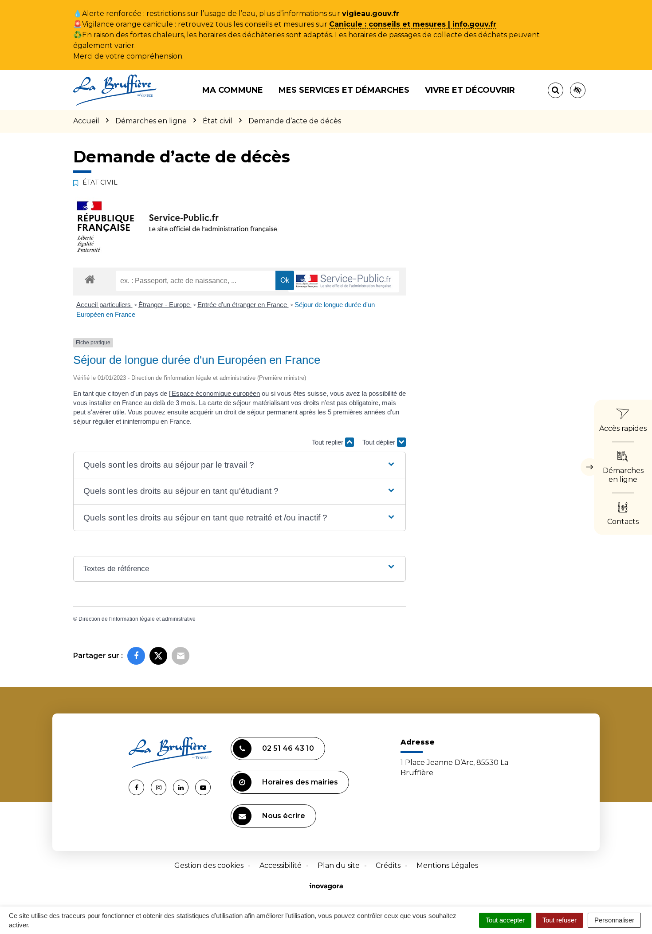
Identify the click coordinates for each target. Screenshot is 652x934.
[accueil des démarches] (90, 279)
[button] (239, 465)
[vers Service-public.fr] (343, 281)
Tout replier (328, 442)
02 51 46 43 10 (288, 748)
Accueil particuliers (104, 304)
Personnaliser (614, 920)
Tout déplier (379, 442)
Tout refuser (559, 920)
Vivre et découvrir (470, 90)
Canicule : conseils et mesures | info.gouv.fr (412, 24)
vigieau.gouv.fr (370, 13)
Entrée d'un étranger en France (243, 304)
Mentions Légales (447, 865)
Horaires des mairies (300, 782)
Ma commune (232, 90)
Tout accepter (505, 920)
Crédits (388, 865)
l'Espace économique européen (214, 393)
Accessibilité (280, 865)
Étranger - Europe (165, 304)
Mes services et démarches (344, 90)
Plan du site (339, 865)
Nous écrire (283, 816)
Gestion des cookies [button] (209, 865)
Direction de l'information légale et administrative (137, 619)
